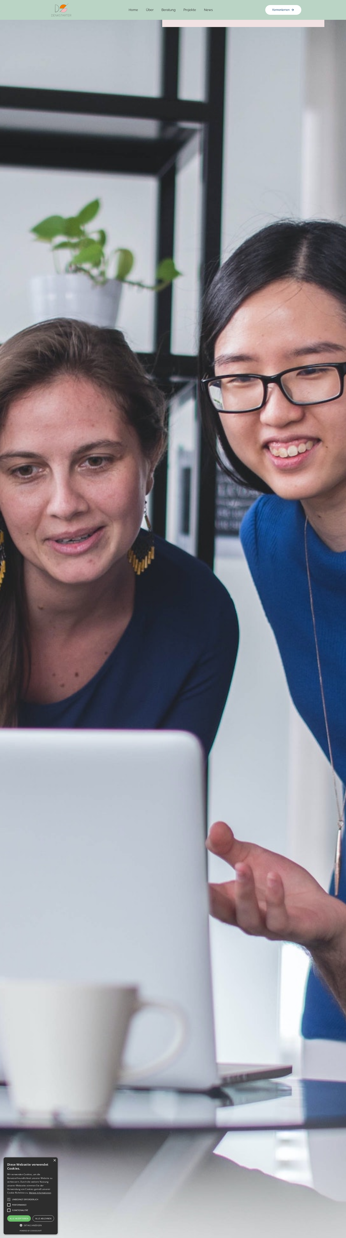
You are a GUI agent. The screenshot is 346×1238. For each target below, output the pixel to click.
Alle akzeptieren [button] (19, 1218)
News (208, 10)
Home (133, 10)
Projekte (189, 10)
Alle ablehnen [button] (43, 1218)
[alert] (31, 1195)
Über (150, 10)
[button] (30, 1225)
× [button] (54, 1160)
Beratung (168, 10)
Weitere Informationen (40, 1192)
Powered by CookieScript (31, 1231)
